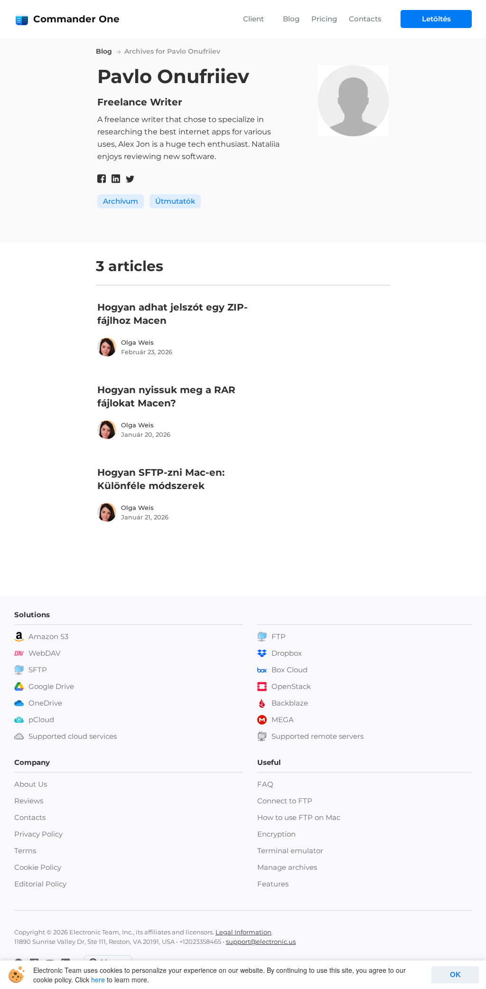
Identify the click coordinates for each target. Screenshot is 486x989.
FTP (278, 636)
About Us (30, 784)
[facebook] (101, 178)
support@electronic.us (261, 941)
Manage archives (287, 867)
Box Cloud (289, 669)
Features (273, 883)
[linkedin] (116, 178)
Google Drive (51, 686)
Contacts (365, 18)
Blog (291, 18)
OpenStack (291, 686)
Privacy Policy (38, 833)
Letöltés (436, 18)
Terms (25, 850)
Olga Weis (137, 342)
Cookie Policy (37, 867)
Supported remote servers (317, 736)
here (98, 979)
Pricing (324, 18)
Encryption (276, 833)
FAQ (265, 784)
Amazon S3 (48, 636)
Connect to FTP (284, 800)
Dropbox (286, 653)
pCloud (41, 719)
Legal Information (243, 932)
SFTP (37, 669)
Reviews (28, 800)
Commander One (76, 19)
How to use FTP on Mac (298, 817)
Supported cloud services (72, 736)
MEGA (282, 719)
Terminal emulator (290, 850)
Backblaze (289, 702)
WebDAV (44, 653)
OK (455, 974)
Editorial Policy (40, 883)
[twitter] (130, 178)
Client (253, 18)
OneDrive (45, 702)
